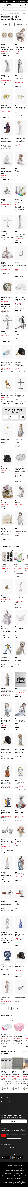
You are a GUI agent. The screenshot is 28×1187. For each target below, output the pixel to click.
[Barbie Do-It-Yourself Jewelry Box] (7, 1026)
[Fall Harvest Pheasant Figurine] (7, 771)
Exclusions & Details (11, 1138)
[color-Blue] (5, 311)
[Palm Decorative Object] (7, 430)
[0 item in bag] (26, 5)
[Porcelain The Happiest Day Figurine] (21, 519)
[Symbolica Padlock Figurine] (21, 771)
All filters (21, 410)
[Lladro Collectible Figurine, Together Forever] (21, 66)
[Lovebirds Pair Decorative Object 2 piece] (21, 96)
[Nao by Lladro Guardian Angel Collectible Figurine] (21, 127)
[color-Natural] (27, 1088)
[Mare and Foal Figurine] (21, 679)
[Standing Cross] (7, 322)
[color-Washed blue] (7, 1088)
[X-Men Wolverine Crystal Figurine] (7, 648)
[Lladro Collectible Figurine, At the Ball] (7, 253)
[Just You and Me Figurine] (7, 66)
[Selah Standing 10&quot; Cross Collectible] (21, 384)
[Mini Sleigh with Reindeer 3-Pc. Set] (7, 892)
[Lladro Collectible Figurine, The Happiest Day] (7, 709)
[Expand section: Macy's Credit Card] (14, 1102)
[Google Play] (17, 1157)
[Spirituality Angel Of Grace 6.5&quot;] (7, 923)
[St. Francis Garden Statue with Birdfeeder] (7, 679)
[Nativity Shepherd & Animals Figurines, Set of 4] (7, 830)
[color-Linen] (18, 1088)
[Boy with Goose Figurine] (21, 430)
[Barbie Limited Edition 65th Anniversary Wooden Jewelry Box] (19, 1026)
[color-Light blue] (25, 1088)
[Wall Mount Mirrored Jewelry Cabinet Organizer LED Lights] (7, 556)
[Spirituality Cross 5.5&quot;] (7, 222)
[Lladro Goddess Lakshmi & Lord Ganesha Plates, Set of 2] (7, 35)
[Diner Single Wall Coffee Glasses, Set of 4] (21, 253)
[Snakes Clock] (7, 457)
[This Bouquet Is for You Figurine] (21, 648)
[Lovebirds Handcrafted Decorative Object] (7, 740)
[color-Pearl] (2, 1088)
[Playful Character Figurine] (21, 801)
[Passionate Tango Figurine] (21, 322)
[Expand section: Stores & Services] (14, 1106)
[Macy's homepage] (2, 14)
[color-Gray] (13, 1088)
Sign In (21, 5)
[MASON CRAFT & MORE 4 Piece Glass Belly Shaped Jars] (21, 287)
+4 (20, 1088)
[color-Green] (3, 311)
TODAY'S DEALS (5, 1)
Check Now (18, 1138)
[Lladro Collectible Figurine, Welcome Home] (7, 159)
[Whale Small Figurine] (21, 987)
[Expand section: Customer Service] (14, 1098)
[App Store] (6, 1157)
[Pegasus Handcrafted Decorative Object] (21, 955)
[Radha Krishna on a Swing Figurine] (7, 801)
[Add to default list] (12, 551)
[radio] (2, 311)
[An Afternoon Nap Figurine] (7, 190)
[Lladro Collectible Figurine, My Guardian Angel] (21, 709)
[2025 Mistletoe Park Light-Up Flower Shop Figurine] (7, 519)
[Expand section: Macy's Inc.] (14, 1110)
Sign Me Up (14, 1121)
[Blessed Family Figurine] (21, 863)
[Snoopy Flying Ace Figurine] (21, 892)
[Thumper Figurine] (7, 586)
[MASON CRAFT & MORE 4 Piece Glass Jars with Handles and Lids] (21, 457)
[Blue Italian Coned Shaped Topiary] (21, 923)
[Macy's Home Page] (8, 5)
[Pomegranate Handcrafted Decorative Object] (21, 352)
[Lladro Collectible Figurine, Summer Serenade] (7, 617)
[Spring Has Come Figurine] (21, 159)
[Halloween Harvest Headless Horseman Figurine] (7, 127)
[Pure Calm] (21, 491)
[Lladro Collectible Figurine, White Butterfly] (21, 617)
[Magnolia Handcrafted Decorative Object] (7, 96)
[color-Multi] (8, 311)
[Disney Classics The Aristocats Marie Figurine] (7, 352)
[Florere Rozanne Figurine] (21, 586)
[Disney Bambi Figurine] (7, 384)
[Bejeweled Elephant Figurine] (7, 287)
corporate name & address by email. (14, 1183)
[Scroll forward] (23, 417)
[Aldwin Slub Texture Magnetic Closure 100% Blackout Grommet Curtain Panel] (6, 1063)
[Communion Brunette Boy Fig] (21, 740)
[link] (7, 50)
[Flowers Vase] (21, 830)
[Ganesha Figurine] (7, 491)
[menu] (2, 5)
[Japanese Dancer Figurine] (7, 987)
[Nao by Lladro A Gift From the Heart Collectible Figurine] (21, 222)
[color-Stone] (5, 1088)
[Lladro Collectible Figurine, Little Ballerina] (21, 35)
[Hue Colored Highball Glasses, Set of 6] (21, 190)
